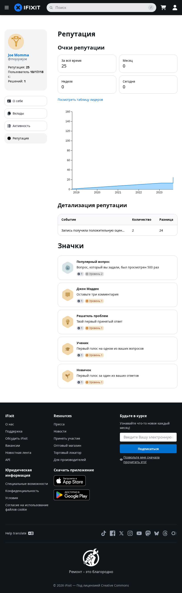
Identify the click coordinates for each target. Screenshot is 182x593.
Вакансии (12, 445)
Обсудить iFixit (16, 438)
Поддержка (13, 431)
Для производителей (70, 460)
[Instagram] (130, 533)
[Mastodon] (148, 533)
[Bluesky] (156, 533)
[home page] (27, 8)
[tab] (25, 101)
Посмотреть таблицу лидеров (80, 99)
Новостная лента (18, 452)
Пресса (59, 424)
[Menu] (7, 8)
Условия (11, 498)
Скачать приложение (74, 470)
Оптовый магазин (67, 445)
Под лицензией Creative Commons (103, 585)
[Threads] (165, 533)
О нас (9, 424)
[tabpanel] (118, 208)
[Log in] (174, 7)
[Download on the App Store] (70, 480)
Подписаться (148, 449)
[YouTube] (139, 533)
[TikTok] (103, 533)
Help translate (15, 533)
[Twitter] (121, 533)
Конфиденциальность (22, 491)
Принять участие (67, 438)
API (7, 460)
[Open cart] (163, 7)
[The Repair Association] (174, 533)
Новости (60, 431)
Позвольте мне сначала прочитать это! (141, 459)
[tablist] (26, 119)
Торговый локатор (67, 452)
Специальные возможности (26, 484)
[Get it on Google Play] (72, 495)
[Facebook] (112, 533)
